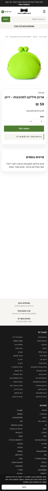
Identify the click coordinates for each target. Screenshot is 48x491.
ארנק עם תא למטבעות (39, 367)
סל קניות (6, 12)
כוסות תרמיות (18, 382)
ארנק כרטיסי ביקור (16, 385)
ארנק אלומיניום (42, 371)
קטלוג (35, 37)
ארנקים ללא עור (41, 378)
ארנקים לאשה (42, 341)
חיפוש (5, 19)
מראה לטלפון (18, 356)
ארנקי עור (43, 359)
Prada (20, 470)
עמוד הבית (43, 37)
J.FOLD (44, 433)
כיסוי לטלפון (18, 393)
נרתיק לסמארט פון (16, 378)
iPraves (20, 473)
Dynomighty (42, 470)
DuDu (45, 418)
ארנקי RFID (43, 352)
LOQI (21, 459)
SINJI (21, 436)
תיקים (45, 348)
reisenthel (19, 466)
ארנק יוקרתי (42, 363)
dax (45, 455)
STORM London (41, 459)
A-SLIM (44, 444)
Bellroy (20, 451)
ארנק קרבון (43, 374)
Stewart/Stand (41, 451)
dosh (45, 429)
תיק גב (20, 363)
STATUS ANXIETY (16, 440)
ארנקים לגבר (42, 337)
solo (45, 447)
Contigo (20, 410)
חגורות (20, 352)
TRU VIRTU (42, 421)
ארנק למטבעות (41, 393)
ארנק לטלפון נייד (17, 367)
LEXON (20, 444)
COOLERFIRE (17, 418)
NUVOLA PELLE (41, 440)
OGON (44, 410)
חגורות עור (43, 356)
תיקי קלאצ (19, 348)
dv (46, 425)
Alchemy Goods (17, 425)
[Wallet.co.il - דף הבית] (24, 11)
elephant (43, 466)
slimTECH (19, 455)
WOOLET (19, 433)
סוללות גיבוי (19, 345)
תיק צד (20, 359)
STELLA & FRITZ (16, 429)
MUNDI (20, 414)
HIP (21, 421)
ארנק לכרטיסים (41, 397)
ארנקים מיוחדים (41, 385)
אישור (24, 487)
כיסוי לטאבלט (18, 374)
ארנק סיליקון (42, 389)
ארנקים (44, 345)
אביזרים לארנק (17, 397)
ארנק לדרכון (18, 389)
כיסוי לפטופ (19, 371)
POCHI (41, 93)
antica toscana (17, 462)
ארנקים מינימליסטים (40, 382)
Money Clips (18, 341)
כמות (42, 117)
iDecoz (44, 462)
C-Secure (43, 414)
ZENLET (43, 473)
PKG (45, 436)
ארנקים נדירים (18, 337)
